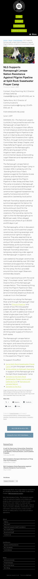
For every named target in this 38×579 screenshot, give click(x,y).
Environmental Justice (10, 415)
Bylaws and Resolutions (11, 545)
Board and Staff (9, 532)
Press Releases (17, 40)
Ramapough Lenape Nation (18, 417)
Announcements (9, 560)
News (10, 40)
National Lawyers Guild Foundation (15, 527)
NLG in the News (9, 565)
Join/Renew (6, 542)
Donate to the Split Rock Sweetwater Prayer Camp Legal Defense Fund (18, 379)
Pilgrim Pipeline (18, 304)
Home (5, 40)
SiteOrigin (28, 575)
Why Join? (7, 524)
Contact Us (7, 535)
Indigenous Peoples (24, 415)
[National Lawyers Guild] (19, 6)
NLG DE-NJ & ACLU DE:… (19, 428)
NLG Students (8, 547)
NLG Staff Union (9, 529)
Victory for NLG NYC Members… (19, 435)
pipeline (6, 417)
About (5, 519)
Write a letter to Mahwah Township (20, 369)
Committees (8, 550)
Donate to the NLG (13, 387)
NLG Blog (7, 568)
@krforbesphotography (15, 493)
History (6, 522)
